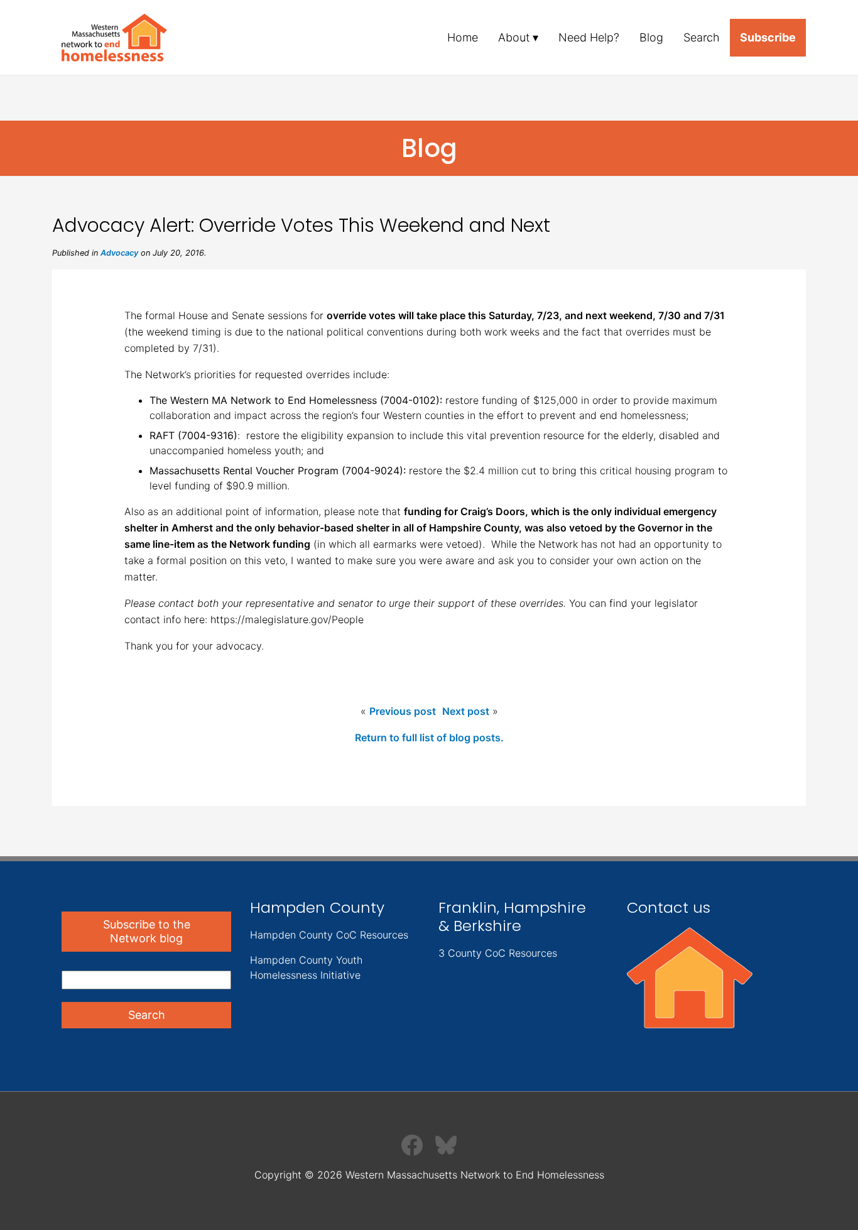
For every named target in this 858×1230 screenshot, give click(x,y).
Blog (651, 37)
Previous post (402, 711)
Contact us (668, 907)
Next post (465, 711)
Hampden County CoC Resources (329, 934)
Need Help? (588, 37)
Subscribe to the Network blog (146, 931)
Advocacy (119, 253)
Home (462, 37)
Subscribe (768, 37)
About (513, 37)
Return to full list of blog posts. (429, 737)
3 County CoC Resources (497, 953)
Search (701, 37)
